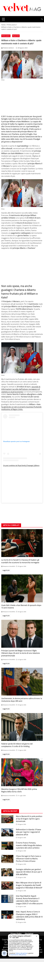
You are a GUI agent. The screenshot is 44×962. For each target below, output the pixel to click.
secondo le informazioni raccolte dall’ (20, 389)
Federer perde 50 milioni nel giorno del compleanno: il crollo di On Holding (17, 745)
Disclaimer (29, 933)
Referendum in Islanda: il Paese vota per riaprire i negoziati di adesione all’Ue (28, 832)
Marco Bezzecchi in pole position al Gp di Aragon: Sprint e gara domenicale (29, 819)
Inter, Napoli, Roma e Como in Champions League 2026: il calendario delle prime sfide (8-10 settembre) (29, 915)
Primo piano (6, 36)
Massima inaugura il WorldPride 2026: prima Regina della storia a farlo (19, 790)
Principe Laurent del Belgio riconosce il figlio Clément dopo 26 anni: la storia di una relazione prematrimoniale (20, 653)
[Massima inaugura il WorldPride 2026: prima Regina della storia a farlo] (22, 772)
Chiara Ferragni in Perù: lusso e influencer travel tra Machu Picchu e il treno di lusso (28, 858)
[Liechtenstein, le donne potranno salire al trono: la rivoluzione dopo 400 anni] (22, 682)
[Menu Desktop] (3, 19)
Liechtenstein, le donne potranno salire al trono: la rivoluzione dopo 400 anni (21, 699)
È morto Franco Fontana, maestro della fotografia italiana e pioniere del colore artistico (29, 845)
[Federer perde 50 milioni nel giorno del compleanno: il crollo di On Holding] (22, 727)
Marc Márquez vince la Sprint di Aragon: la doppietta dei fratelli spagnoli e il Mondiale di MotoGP (29, 885)
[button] (42, 19)
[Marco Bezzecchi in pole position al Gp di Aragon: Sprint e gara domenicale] (7, 819)
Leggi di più (6, 570)
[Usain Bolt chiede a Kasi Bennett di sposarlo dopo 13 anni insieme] (22, 588)
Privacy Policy (16, 933)
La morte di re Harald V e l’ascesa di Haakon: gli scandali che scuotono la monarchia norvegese (20, 561)
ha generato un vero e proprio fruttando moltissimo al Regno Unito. (21, 408)
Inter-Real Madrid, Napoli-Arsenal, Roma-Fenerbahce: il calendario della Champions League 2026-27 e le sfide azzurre (29, 900)
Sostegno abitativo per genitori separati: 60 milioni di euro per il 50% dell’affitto (29, 872)
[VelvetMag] (22, 8)
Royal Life (16, 36)
